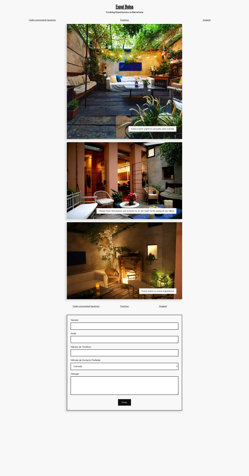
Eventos (124, 20)
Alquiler (207, 20)
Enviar (124, 402)
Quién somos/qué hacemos (42, 20)
